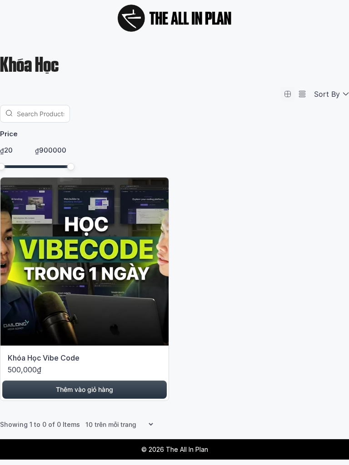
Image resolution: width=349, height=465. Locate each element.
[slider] (71, 166)
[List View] (302, 94)
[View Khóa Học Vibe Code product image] (84, 263)
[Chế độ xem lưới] (287, 94)
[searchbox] (35, 114)
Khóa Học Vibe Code (44, 357)
